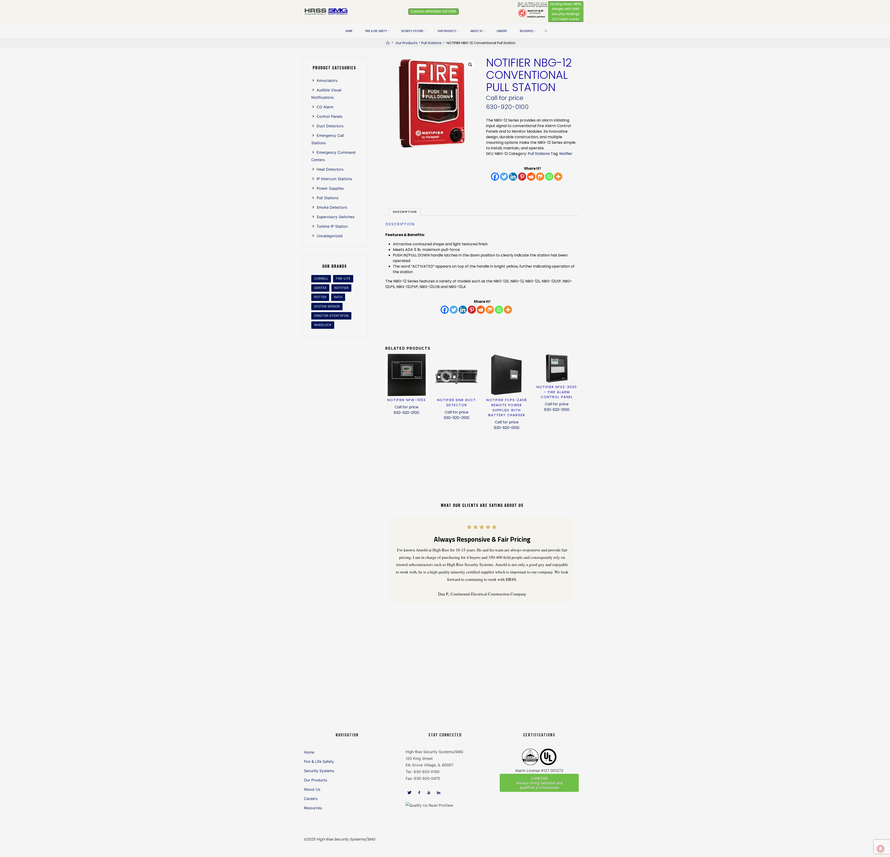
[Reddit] (531, 177)
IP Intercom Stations (334, 178)
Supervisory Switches (335, 216)
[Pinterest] (522, 177)
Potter (320, 297)
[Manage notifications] (880, 848)
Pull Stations (431, 43)
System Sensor (327, 306)
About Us (312, 789)
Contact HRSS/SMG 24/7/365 (433, 11)
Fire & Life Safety (319, 761)
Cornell (321, 278)
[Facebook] (495, 177)
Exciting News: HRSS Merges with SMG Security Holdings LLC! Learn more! (565, 11)
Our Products (406, 43)
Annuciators (327, 80)
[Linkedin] (513, 177)
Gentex (320, 288)
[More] (558, 177)
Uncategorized (330, 235)
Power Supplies (330, 188)
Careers (311, 798)
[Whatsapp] (549, 177)
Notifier (565, 153)
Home (309, 752)
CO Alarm (325, 107)
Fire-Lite (343, 278)
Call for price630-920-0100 (406, 409)
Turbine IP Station (332, 226)
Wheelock (322, 325)
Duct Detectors (330, 126)
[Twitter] (504, 177)
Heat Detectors (330, 169)
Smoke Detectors (332, 207)
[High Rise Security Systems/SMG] (327, 11)
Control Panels (329, 116)
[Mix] (540, 177)
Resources (313, 808)
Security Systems (319, 770)
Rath (338, 297)
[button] (470, 65)
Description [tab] (405, 212)
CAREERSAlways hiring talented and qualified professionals (539, 782)
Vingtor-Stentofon (331, 315)
